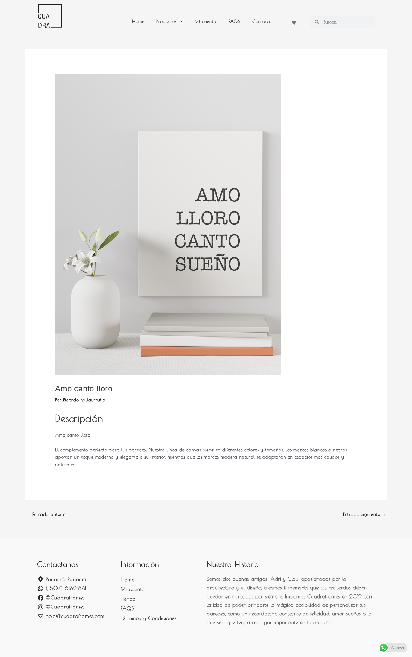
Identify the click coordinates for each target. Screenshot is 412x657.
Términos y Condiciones (149, 618)
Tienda (128, 599)
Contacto (262, 21)
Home (138, 21)
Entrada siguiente (364, 514)
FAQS (234, 21)
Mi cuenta (205, 21)
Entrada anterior (46, 514)
